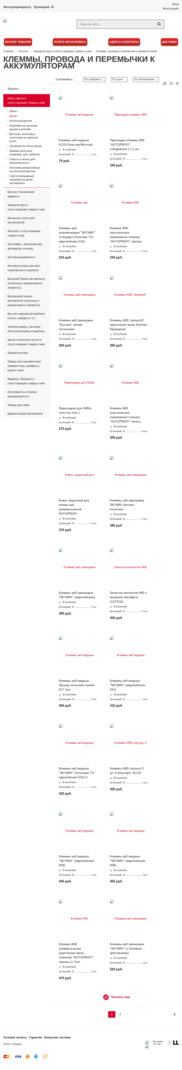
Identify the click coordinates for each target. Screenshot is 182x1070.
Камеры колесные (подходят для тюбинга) (25, 152)
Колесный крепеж (21, 120)
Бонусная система (57, 1037)
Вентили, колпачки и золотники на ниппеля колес (24, 138)
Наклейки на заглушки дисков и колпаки (24, 127)
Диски (13, 116)
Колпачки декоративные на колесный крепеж (25, 169)
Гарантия (35, 1037)
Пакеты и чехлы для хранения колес (22, 161)
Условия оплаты (15, 1037)
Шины (13, 111)
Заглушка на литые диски (26, 146)
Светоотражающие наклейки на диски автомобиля (22, 180)
